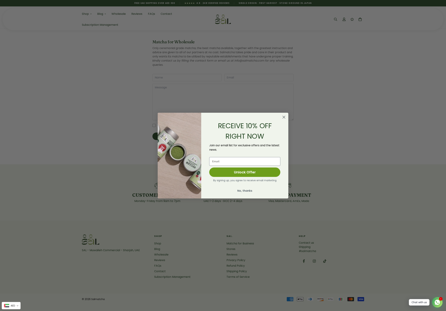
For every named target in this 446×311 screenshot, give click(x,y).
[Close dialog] (284, 117)
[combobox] (11, 305)
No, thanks (244, 191)
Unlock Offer (245, 172)
